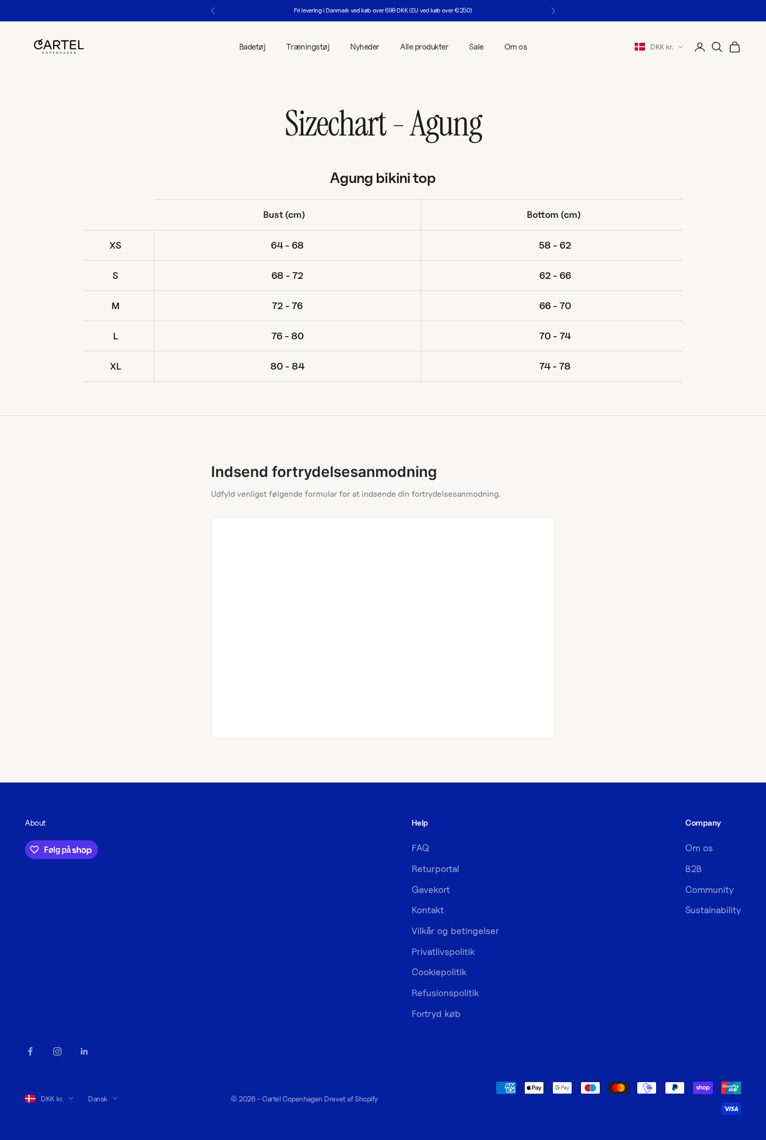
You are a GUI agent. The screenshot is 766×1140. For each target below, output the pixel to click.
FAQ (420, 847)
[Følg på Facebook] (30, 1051)
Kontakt (428, 909)
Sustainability (713, 909)
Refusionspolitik (445, 992)
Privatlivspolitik (443, 951)
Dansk (97, 1098)
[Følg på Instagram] (57, 1051)
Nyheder (364, 47)
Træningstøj (307, 47)
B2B (693, 868)
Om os (515, 47)
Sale (476, 47)
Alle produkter (424, 47)
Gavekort (431, 889)
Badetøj (252, 47)
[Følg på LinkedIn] (84, 1051)
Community (709, 889)
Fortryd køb (436, 1013)
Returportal (435, 868)
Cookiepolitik (439, 971)
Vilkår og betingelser (455, 930)
